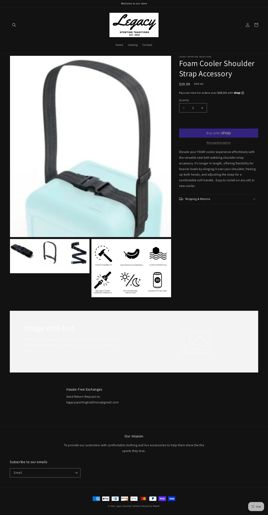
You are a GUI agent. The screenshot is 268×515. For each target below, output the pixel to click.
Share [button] (187, 209)
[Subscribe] (76, 472)
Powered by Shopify (150, 506)
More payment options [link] (219, 142)
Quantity (184, 100)
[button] (14, 25)
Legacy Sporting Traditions (128, 506)
